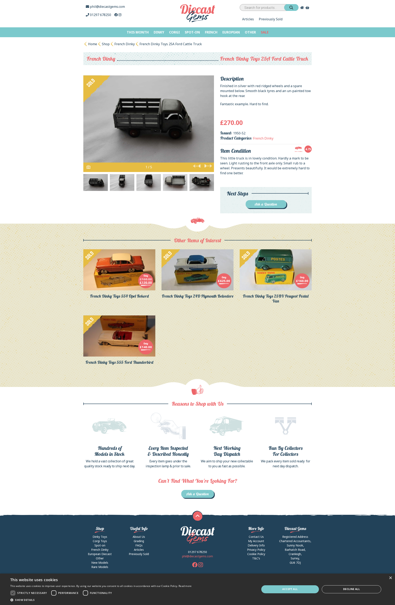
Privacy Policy (256, 550)
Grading (139, 541)
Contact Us (256, 537)
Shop (106, 44)
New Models (99, 563)
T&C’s (256, 558)
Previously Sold (270, 19)
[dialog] (197, 589)
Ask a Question (266, 204)
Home (92, 44)
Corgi (174, 32)
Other (250, 32)
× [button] (390, 578)
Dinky (159, 32)
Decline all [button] (351, 589)
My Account (256, 541)
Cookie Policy (256, 554)
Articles (248, 19)
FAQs (139, 545)
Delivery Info (256, 545)
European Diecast (100, 554)
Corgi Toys (100, 541)
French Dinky (124, 44)
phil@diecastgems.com (107, 6)
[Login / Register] (301, 7)
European (231, 32)
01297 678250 (100, 15)
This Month (138, 32)
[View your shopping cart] (308, 7)
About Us (139, 537)
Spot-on (192, 32)
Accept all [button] (290, 589)
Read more (185, 586)
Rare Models (99, 567)
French (211, 32)
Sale (264, 32)
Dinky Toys (100, 537)
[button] (101, 600)
